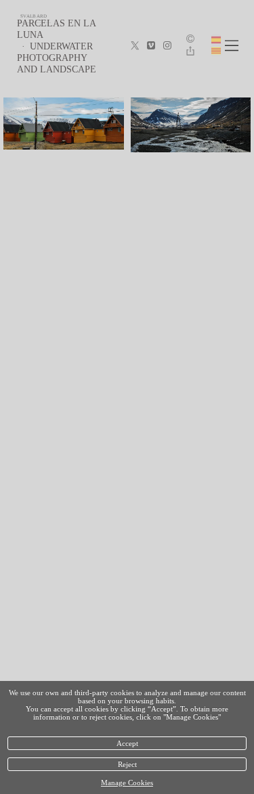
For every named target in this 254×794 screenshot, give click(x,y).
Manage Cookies (127, 782)
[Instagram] (167, 46)
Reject (127, 764)
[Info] (190, 39)
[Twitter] (135, 46)
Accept (127, 743)
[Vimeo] (151, 46)
